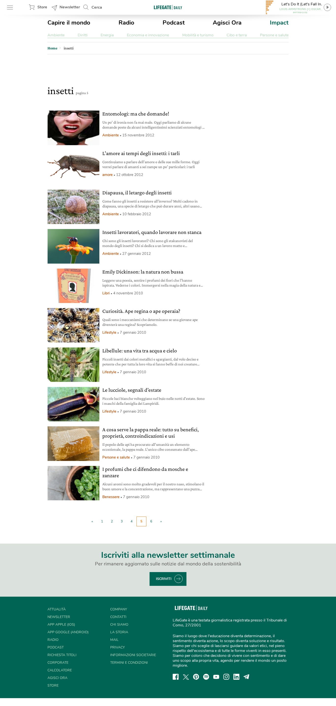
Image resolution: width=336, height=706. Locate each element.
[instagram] (226, 677)
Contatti (118, 617)
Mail (114, 639)
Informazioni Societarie (133, 655)
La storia (119, 632)
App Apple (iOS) (61, 624)
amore (107, 174)
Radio (126, 23)
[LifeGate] (168, 7)
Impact (279, 23)
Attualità (56, 609)
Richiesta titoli (61, 655)
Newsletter (70, 7)
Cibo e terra (237, 35)
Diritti (83, 35)
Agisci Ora (227, 23)
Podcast (174, 23)
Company (118, 609)
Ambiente (55, 35)
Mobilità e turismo (198, 35)
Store (42, 7)
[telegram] (246, 677)
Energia (107, 35)
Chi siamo (119, 624)
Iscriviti (163, 578)
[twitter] (186, 677)
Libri (106, 293)
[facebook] (176, 677)
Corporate (57, 662)
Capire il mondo (68, 23)
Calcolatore (59, 670)
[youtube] (216, 677)
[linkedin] (236, 677)
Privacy (117, 647)
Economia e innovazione (148, 35)
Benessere (111, 496)
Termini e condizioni (129, 662)
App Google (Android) (68, 632)
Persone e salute (274, 35)
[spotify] (206, 677)
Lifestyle (109, 332)
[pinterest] (196, 677)
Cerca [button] (97, 7)
